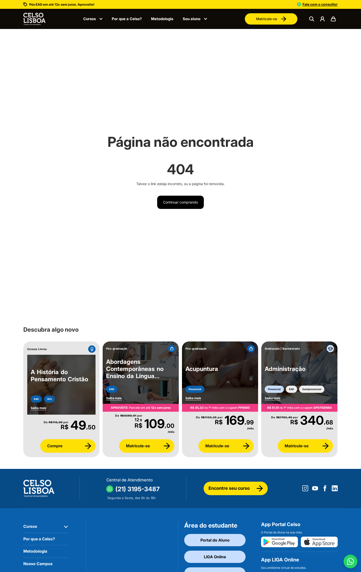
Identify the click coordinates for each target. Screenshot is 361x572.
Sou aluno (191, 18)
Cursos (89, 18)
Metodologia (162, 18)
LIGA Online (215, 556)
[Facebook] (325, 488)
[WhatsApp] (350, 561)
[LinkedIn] (335, 488)
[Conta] (322, 18)
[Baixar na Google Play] (279, 542)
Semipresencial (311, 389)
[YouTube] (315, 488)
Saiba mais (114, 398)
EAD (36, 398)
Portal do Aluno (215, 540)
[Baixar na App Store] (319, 542)
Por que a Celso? (127, 18)
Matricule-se (266, 19)
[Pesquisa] (311, 18)
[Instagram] (305, 488)
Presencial (195, 389)
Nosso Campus (38, 563)
